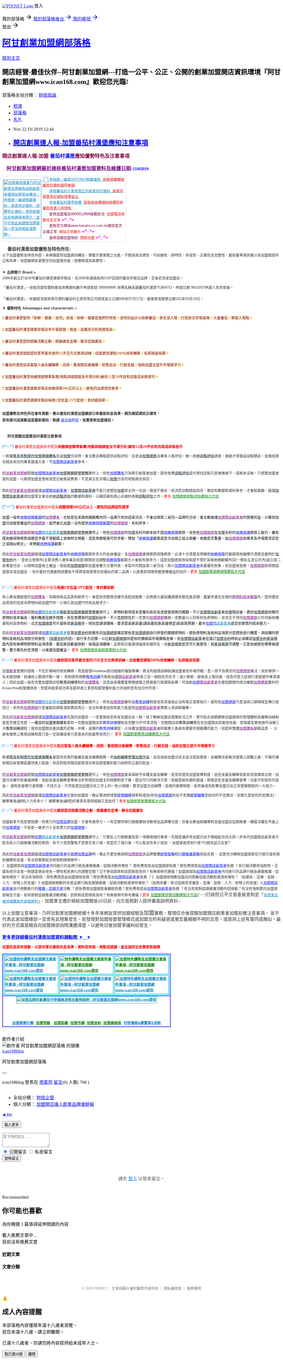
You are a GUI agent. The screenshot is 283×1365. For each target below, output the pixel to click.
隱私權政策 (173, 1288)
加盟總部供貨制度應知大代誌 (103, 650)
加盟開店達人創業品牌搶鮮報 (65, 1104)
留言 (58, 1082)
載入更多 (11, 1125)
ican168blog (13, 1051)
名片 (17, 119)
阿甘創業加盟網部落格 (46, 43)
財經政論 (47, 95)
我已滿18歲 (13, 1354)
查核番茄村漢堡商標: (66, 202)
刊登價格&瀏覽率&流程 (142, 1023)
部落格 (20, 113)
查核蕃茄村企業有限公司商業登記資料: (80, 191)
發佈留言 (11, 1158)
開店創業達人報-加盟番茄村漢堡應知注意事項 (80, 142)
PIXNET (100, 1288)
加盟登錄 (43, 1023)
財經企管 (45, 1097)
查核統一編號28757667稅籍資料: (75, 179)
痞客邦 (46, 1082)
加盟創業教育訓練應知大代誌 (146, 734)
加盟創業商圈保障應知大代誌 (221, 572)
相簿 (17, 106)
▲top (7, 1114)
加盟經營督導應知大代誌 (146, 801)
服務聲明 (194, 1288)
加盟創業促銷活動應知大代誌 (174, 895)
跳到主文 (11, 58)
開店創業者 (51, 532)
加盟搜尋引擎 (23, 1023)
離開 (31, 1354)
